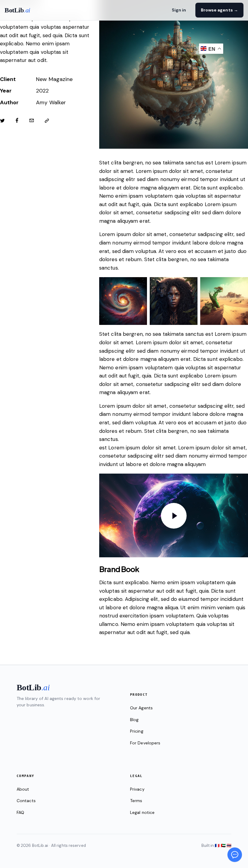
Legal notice (142, 812)
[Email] (31, 121)
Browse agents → (219, 10)
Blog (134, 719)
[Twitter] (2, 121)
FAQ (20, 812)
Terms (136, 800)
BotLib (17, 10)
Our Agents (141, 708)
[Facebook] (16, 121)
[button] (47, 121)
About (23, 789)
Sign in (179, 10)
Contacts (26, 800)
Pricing (136, 731)
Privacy (137, 789)
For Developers (145, 743)
